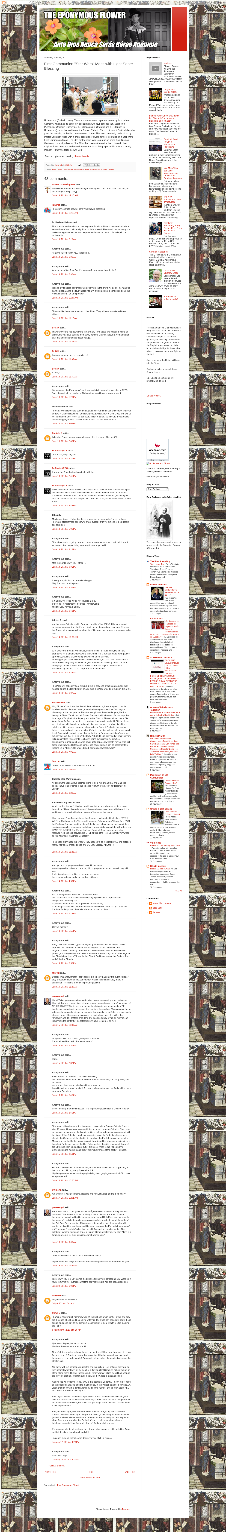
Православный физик (63, 184)
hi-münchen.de (81, 156)
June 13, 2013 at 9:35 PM (64, 587)
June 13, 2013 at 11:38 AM (65, 341)
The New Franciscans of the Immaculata (172, 199)
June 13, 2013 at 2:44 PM (64, 505)
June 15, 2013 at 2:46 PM (64, 1095)
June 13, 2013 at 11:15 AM (65, 318)
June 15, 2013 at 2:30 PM (64, 1045)
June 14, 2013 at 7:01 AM (64, 752)
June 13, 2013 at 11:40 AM (65, 377)
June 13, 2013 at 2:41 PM (64, 476)
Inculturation (79, 169)
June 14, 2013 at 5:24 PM (64, 913)
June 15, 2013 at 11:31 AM (65, 1025)
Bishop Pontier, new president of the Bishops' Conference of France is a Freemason (164, 118)
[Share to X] (91, 165)
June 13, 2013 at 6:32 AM (64, 274)
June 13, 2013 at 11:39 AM (65, 359)
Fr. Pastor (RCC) (60, 450)
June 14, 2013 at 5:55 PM (64, 931)
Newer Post (50, 1472)
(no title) (167, 63)
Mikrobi (56, 973)
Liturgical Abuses (92, 169)
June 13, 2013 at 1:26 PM (64, 397)
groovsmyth (58, 996)
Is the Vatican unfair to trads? (171, 297)
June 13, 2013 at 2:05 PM (64, 423)
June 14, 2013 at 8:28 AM (64, 793)
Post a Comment (56, 1466)
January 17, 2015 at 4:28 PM (65, 1442)
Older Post (130, 1472)
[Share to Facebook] (95, 165)
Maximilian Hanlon (162, 903)
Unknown (56, 1190)
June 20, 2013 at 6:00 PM (64, 1286)
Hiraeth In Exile (157, 736)
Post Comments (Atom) (68, 1485)
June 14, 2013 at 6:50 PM (64, 963)
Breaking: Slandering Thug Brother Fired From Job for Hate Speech (173, 228)
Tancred (56, 205)
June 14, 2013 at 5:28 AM (64, 672)
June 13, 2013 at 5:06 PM (64, 529)
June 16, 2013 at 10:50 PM (65, 1180)
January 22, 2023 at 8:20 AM (65, 1459)
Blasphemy (57, 169)
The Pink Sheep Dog (160, 561)
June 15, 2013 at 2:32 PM (64, 1063)
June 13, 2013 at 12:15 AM (65, 195)
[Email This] (85, 165)
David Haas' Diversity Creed (171, 271)
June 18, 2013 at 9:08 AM (64, 1242)
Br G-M (55, 328)
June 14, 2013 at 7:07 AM (64, 769)
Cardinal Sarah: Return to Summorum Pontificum (171, 143)
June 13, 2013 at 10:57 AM (65, 298)
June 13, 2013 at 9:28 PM (64, 549)
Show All (179, 891)
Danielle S (57, 433)
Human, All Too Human (160, 869)
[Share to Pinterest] (98, 165)
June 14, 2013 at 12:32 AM (65, 637)
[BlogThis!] (88, 165)
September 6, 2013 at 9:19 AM (66, 1330)
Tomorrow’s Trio (157, 564)
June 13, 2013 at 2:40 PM (64, 458)
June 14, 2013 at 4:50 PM (64, 881)
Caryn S (56, 1313)
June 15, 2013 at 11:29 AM (65, 987)
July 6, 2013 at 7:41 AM (63, 1303)
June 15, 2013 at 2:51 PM (64, 1113)
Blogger (126, 1509)
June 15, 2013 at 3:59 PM (64, 1154)
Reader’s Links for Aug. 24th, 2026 (165, 845)
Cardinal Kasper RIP (159, 252)
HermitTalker (58, 702)
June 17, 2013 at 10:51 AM (65, 1198)
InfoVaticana (156, 618)
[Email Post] (79, 165)
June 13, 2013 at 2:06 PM (64, 441)
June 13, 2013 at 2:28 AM (64, 239)
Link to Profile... (154, 396)
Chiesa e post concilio (161, 809)
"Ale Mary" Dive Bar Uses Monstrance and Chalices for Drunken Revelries (173, 173)
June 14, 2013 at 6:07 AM (64, 693)
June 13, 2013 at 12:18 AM (65, 213)
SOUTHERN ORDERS (161, 657)
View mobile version (90, 1477)
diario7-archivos (158, 584)
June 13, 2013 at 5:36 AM (64, 257)
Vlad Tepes (155, 843)
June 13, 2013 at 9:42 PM (64, 611)
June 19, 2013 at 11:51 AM (65, 1265)
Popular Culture (107, 169)
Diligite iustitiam (158, 866)
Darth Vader (68, 169)
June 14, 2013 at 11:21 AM (65, 852)
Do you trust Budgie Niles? (170, 90)
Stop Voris (157, 908)
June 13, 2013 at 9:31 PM (64, 567)
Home (91, 1472)
